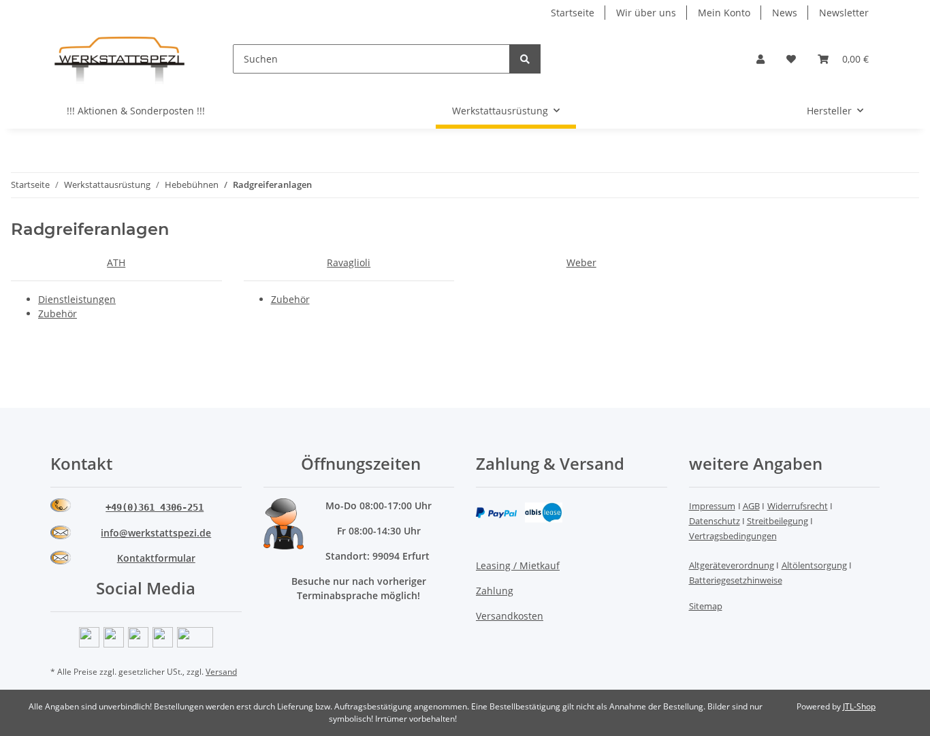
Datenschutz (714, 521)
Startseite (572, 12)
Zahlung (494, 590)
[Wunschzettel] (791, 58)
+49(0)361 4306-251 (155, 507)
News (784, 12)
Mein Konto (724, 12)
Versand (221, 671)
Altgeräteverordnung (731, 565)
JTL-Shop (859, 706)
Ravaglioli (348, 262)
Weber (581, 262)
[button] (760, 58)
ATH (116, 262)
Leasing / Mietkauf (518, 565)
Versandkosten (509, 615)
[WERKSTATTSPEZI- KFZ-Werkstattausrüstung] (119, 59)
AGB (751, 506)
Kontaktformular (156, 557)
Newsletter (844, 12)
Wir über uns (646, 12)
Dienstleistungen (77, 299)
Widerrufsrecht (797, 506)
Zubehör (57, 313)
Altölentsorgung (814, 565)
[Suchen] (525, 59)
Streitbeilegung (777, 521)
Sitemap (705, 606)
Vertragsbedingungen (733, 536)
